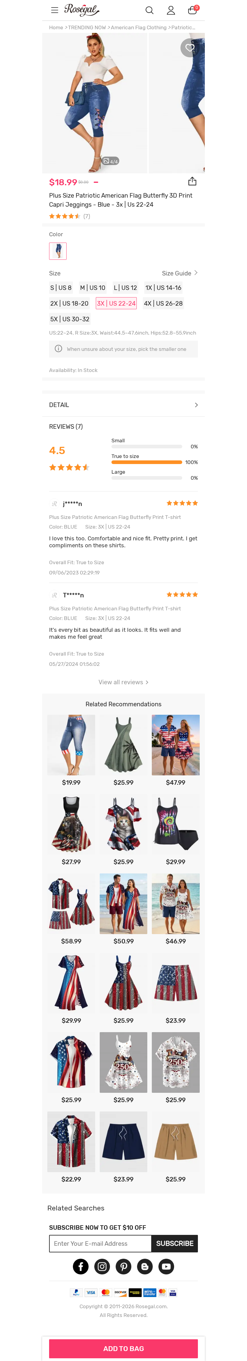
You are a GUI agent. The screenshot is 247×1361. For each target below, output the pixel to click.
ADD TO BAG (123, 1348)
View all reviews (120, 682)
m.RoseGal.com (87, 10)
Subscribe (175, 1243)
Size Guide (176, 273)
